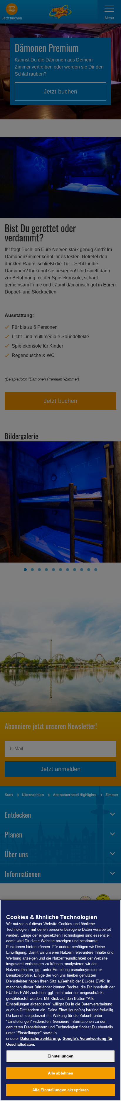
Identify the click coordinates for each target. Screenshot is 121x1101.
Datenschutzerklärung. (40, 1038)
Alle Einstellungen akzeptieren (60, 1090)
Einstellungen (60, 1056)
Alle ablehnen (60, 1073)
